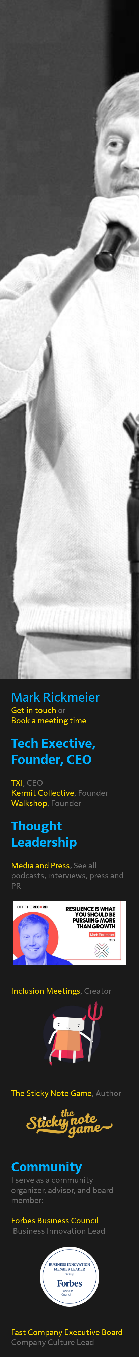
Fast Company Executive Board (67, 1332)
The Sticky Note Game (51, 1093)
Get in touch (33, 710)
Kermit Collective (42, 793)
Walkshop (29, 803)
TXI (17, 783)
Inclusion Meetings (45, 991)
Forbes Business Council (55, 1221)
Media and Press (40, 866)
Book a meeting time (48, 720)
